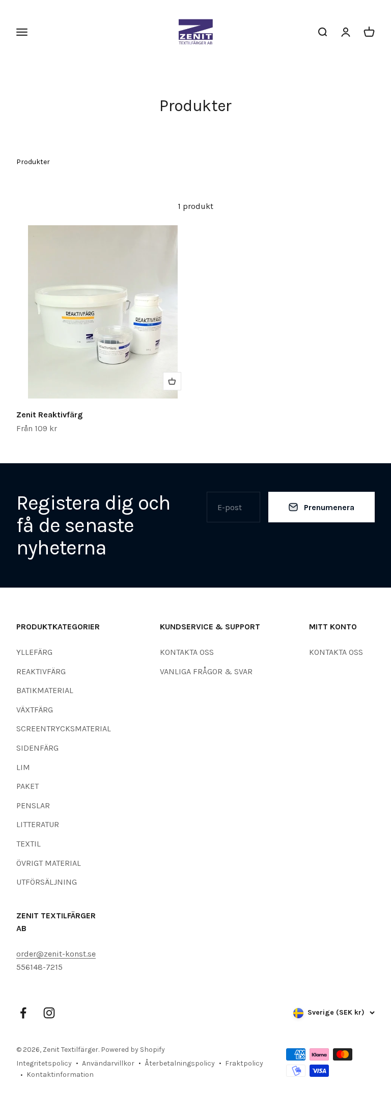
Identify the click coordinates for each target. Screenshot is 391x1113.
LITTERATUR (37, 824)
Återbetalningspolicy (180, 1063)
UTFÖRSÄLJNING (46, 882)
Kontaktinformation (60, 1074)
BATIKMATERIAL (44, 690)
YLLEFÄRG (34, 652)
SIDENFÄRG (37, 748)
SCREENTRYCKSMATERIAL (63, 728)
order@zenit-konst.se (56, 954)
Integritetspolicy (44, 1063)
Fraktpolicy (244, 1063)
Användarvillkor (108, 1063)
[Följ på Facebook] (23, 1013)
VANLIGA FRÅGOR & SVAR (206, 671)
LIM (23, 767)
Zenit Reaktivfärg (49, 414)
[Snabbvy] (172, 381)
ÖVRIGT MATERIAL (48, 863)
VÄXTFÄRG (34, 709)
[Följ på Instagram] (49, 1013)
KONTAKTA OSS (187, 652)
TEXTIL (28, 844)
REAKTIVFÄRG (41, 671)
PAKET (27, 786)
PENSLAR (33, 805)
